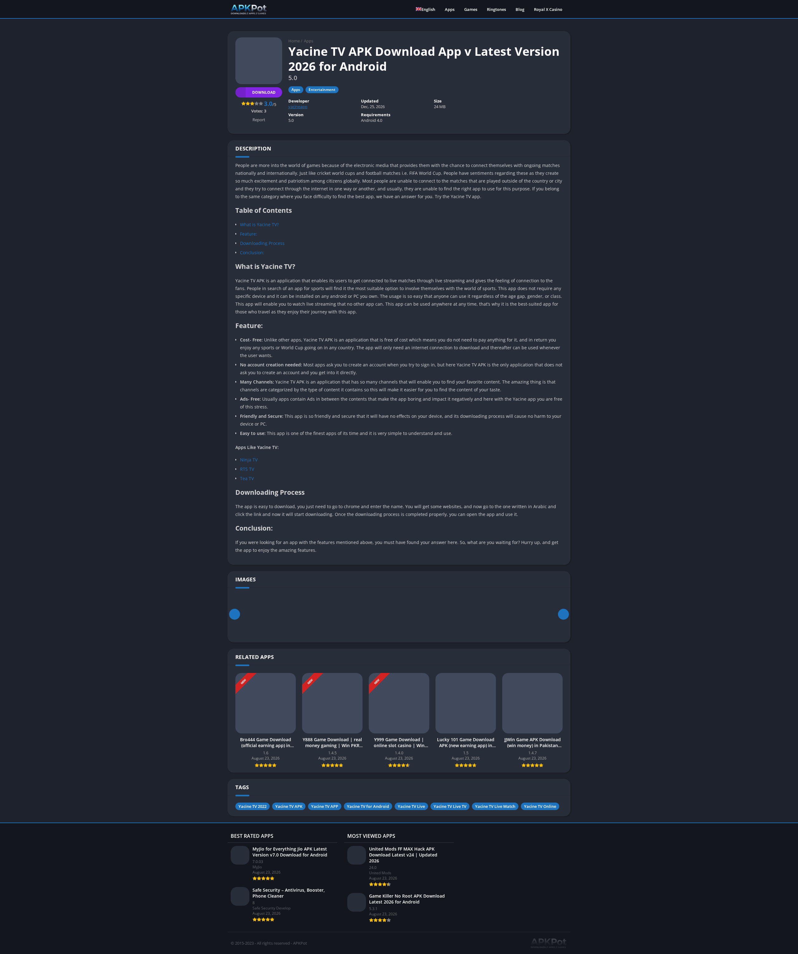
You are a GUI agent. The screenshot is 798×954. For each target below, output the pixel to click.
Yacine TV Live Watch (495, 806)
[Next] (563, 614)
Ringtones (496, 9)
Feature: (248, 234)
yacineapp (297, 106)
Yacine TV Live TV (450, 806)
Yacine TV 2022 (252, 806)
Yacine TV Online (540, 806)
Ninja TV (248, 460)
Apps (449, 9)
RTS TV (247, 469)
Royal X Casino (548, 9)
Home (294, 41)
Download (264, 92)
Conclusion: (252, 252)
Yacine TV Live (411, 806)
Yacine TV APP (324, 806)
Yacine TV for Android (368, 806)
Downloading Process (262, 243)
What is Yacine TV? (259, 224)
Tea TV (247, 478)
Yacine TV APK (288, 806)
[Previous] (235, 614)
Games (470, 9)
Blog (520, 9)
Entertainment (322, 89)
